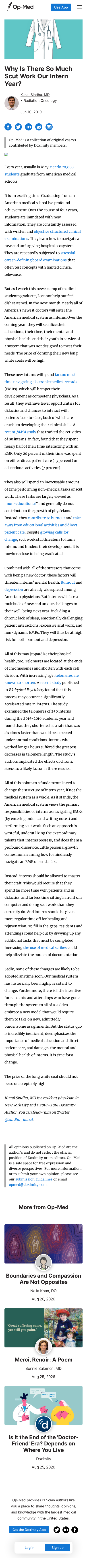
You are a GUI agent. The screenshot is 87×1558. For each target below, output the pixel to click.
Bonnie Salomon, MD (43, 1368)
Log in (29, 1547)
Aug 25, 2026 (29, 1376)
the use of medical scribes (45, 947)
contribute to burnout (46, 518)
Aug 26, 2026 (29, 1298)
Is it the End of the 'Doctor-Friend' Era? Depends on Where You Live (44, 1443)
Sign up (58, 1547)
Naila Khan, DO (43, 1291)
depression (13, 589)
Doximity (43, 1459)
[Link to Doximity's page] (43, 1424)
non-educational (21, 503)
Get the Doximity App (29, 1530)
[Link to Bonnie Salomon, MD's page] (43, 1346)
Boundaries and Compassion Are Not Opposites (43, 1279)
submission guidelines (33, 1179)
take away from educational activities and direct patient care (42, 525)
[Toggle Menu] (80, 7)
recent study (20, 432)
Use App (61, 7)
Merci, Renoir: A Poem (43, 1360)
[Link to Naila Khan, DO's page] (43, 1263)
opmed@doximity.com (28, 1184)
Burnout (68, 582)
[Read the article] (43, 1244)
